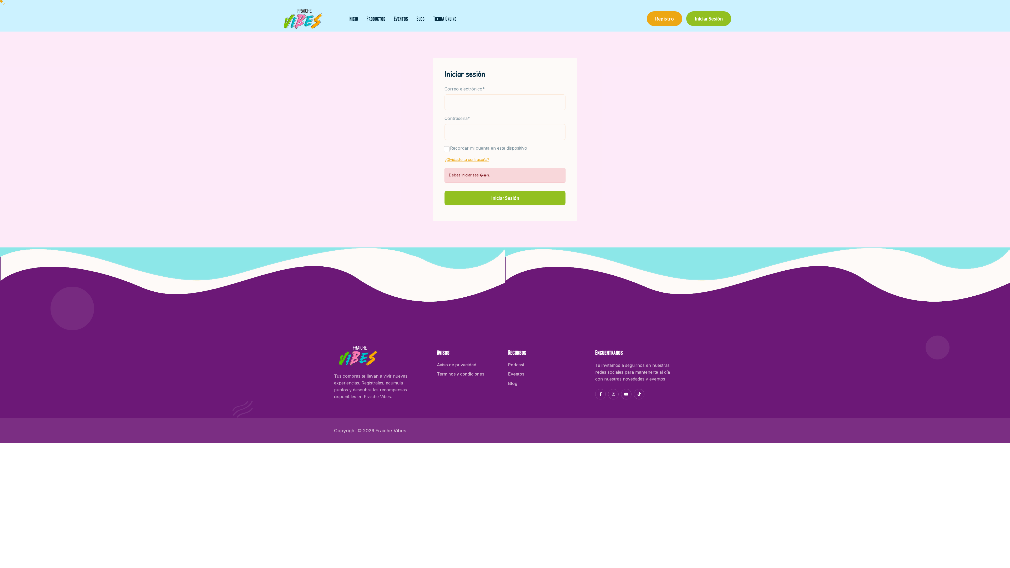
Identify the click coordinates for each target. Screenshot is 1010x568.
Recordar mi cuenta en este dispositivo (488, 148)
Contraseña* (457, 118)
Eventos (401, 19)
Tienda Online (444, 19)
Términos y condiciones (460, 374)
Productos (375, 19)
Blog (420, 19)
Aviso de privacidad (456, 364)
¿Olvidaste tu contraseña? (467, 159)
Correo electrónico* (465, 89)
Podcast (516, 364)
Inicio (353, 19)
